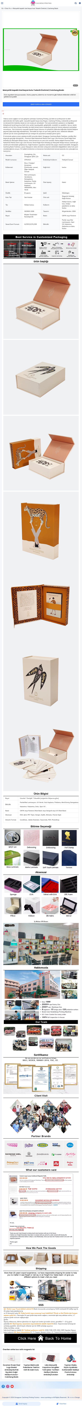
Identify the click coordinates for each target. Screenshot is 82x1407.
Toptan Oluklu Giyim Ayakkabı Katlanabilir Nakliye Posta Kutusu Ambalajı (70, 1370)
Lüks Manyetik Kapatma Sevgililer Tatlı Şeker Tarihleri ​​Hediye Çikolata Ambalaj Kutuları (50, 1370)
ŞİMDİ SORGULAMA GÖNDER (41, 104)
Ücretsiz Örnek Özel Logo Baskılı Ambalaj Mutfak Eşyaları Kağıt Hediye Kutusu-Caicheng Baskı (11, 1371)
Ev (2, 8)
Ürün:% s (8, 8)
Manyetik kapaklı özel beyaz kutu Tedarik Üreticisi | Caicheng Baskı (35, 8)
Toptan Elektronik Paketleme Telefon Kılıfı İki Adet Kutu (31, 1367)
